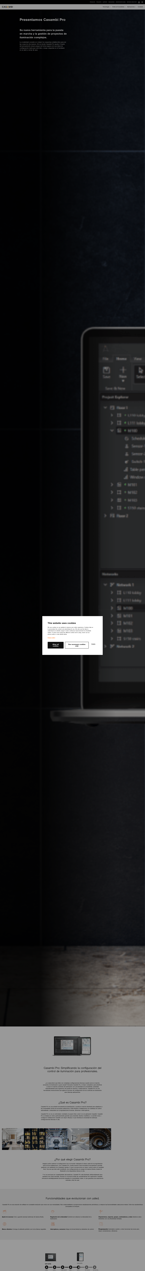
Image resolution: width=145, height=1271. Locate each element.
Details (93, 644)
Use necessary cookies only (76, 645)
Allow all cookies (56, 645)
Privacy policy (51, 637)
